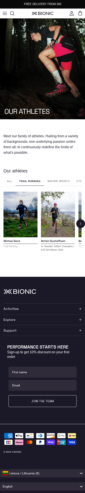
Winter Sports (59, 181)
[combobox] (42, 473)
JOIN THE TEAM (42, 401)
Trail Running (30, 181)
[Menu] (5, 13)
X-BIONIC (16, 452)
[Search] (14, 13)
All (9, 181)
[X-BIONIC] (42, 13)
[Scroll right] (80, 223)
